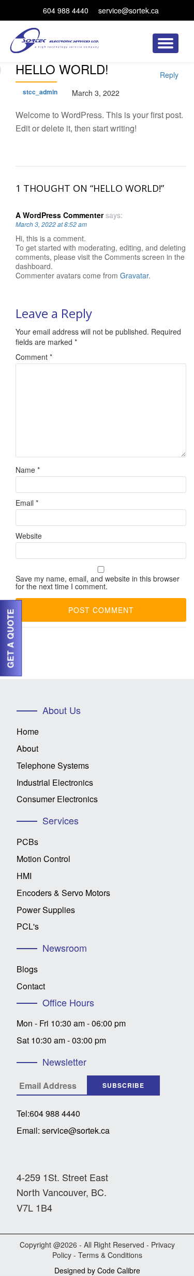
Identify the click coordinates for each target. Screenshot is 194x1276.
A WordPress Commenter (59, 215)
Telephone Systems (53, 765)
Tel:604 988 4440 (48, 1113)
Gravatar (134, 275)
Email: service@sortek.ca (63, 1130)
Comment (34, 357)
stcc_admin (40, 91)
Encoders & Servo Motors (63, 893)
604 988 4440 (65, 10)
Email (27, 503)
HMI (24, 876)
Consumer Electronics (57, 799)
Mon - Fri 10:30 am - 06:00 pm (71, 1023)
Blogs (27, 969)
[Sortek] (57, 35)
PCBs (27, 842)
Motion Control (43, 859)
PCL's (28, 926)
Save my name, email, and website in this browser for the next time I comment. (98, 582)
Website (29, 536)
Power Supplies (46, 910)
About (27, 748)
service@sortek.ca (128, 10)
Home (28, 731)
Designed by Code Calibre (97, 1270)
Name (28, 470)
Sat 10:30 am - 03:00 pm (61, 1040)
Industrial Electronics (55, 782)
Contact (31, 986)
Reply (169, 75)
